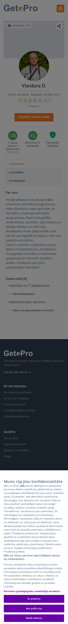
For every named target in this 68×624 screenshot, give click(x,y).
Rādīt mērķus (34, 618)
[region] (34, 547)
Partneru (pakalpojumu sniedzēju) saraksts (32, 591)
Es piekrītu (34, 598)
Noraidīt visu (34, 608)
